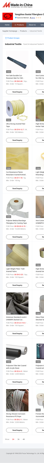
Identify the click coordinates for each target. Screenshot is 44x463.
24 (13, 439)
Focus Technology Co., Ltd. (31, 453)
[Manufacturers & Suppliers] (17, 5)
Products (20, 25)
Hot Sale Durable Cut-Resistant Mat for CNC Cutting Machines (14, 78)
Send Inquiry (17, 92)
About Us (32, 25)
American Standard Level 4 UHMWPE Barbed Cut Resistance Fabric (16, 319)
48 (24, 439)
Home (7, 25)
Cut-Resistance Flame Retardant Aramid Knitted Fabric (16, 174)
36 (18, 439)
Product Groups (13, 38)
